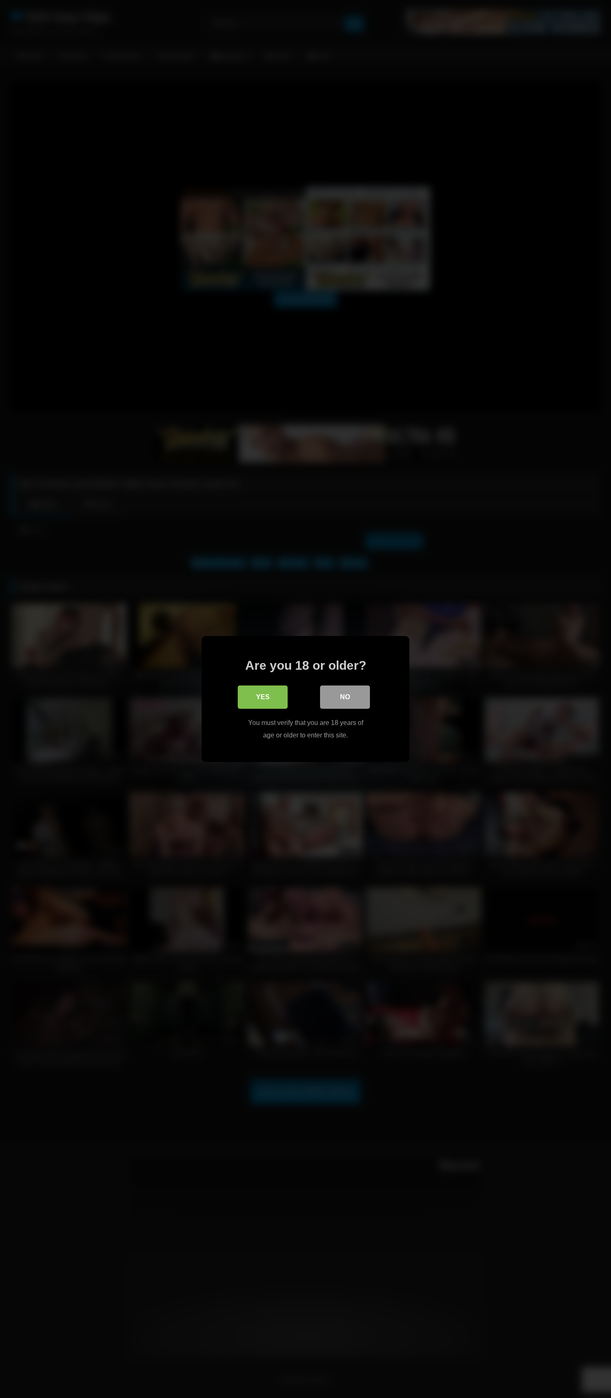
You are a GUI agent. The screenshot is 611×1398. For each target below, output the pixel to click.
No (345, 696)
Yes (263, 696)
